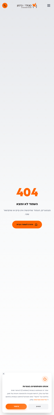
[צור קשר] (4, 5)
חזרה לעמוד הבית (25, 224)
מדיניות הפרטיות (40, 400)
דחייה (38, 407)
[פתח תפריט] (49, 5)
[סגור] (4, 374)
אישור (16, 406)
